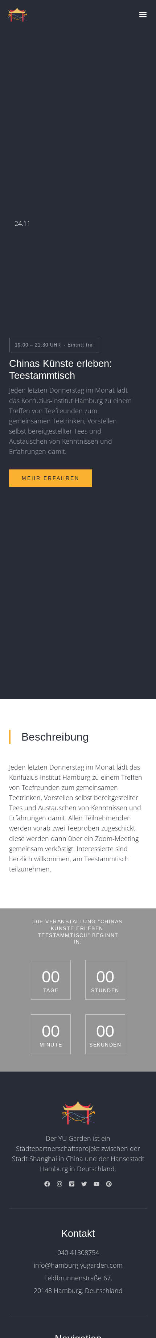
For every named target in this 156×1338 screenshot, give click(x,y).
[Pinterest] (109, 1184)
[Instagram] (59, 1184)
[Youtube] (96, 1184)
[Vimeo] (72, 1184)
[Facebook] (47, 1184)
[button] (143, 15)
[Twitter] (84, 1184)
